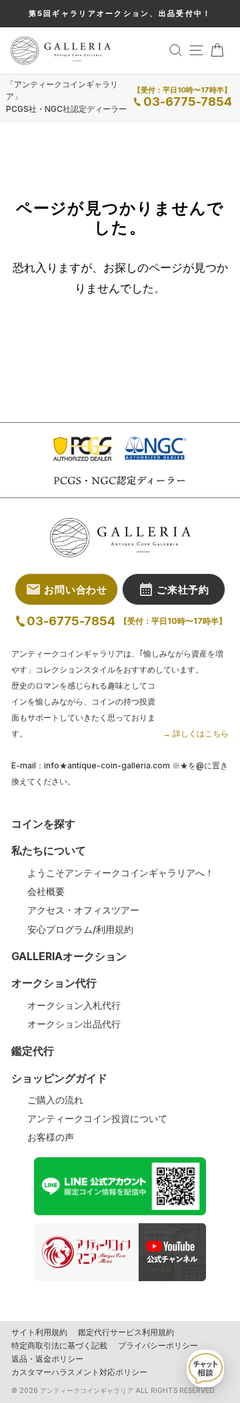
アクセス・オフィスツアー (83, 910)
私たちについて (48, 850)
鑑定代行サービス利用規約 (126, 1332)
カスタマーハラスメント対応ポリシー (79, 1372)
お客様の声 (50, 1137)
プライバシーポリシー (158, 1346)
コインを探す (43, 823)
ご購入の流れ (55, 1100)
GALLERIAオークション (69, 956)
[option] (120, 14)
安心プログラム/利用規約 (80, 929)
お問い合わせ (75, 589)
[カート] (217, 50)
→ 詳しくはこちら (196, 733)
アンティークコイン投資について (97, 1118)
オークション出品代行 (74, 1024)
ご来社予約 (183, 589)
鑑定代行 (32, 1050)
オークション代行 (54, 982)
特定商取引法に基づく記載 (59, 1346)
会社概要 (46, 891)
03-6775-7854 (187, 102)
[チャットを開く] (205, 1368)
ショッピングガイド (59, 1078)
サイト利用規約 (39, 1332)
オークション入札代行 (74, 1005)
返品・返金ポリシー (47, 1359)
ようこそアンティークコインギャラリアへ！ (120, 873)
